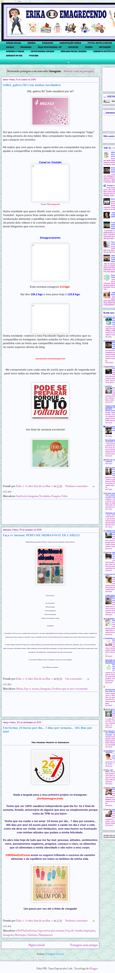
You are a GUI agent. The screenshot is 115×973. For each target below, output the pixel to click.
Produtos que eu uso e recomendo (70, 688)
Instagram (32, 496)
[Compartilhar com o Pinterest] (10, 492)
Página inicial (13, 43)
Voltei (64, 496)
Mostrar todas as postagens (78, 71)
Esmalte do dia (14, 56)
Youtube (33, 56)
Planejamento (45, 935)
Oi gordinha (109, 619)
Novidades (44, 496)
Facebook (21, 496)
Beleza (10, 47)
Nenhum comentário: (77, 486)
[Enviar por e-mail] (4, 492)
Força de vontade (73, 930)
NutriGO (108, 386)
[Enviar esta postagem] (92, 486)
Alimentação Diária (70, 43)
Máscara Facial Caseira (74, 52)
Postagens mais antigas (84, 945)
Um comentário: (74, 678)
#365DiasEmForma (26, 930)
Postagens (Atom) (54, 953)
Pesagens (47, 43)
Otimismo (32, 935)
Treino (89, 47)
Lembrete (109, 461)
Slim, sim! (109, 770)
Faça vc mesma (31, 688)
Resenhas (25, 47)
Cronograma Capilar (42, 52)
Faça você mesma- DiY (50, 47)
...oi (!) (108, 515)
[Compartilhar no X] (7, 492)
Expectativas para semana (51, 930)
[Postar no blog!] (5, 492)
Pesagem (55, 496)
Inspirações (89, 930)
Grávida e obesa (15, 52)
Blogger (93, 968)
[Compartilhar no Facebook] (9, 492)
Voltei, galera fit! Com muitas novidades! (32, 85)
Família (31, 43)
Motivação (105, 47)
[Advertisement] (50, 512)
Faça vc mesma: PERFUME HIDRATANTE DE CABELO (41, 535)
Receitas (73, 47)
